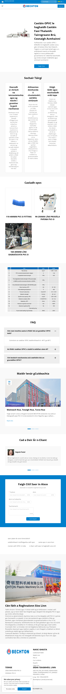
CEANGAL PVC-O (10, 673)
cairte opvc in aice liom (46, 542)
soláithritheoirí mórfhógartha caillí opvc (21, 542)
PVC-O (35, 658)
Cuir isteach (33, 519)
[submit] (55, 1)
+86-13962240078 (42, 677)
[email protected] (9, 1)
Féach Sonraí (18, 201)
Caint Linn (36, 665)
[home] (30, 6)
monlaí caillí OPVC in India (17, 546)
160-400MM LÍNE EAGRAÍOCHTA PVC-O (18, 253)
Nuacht (35, 663)
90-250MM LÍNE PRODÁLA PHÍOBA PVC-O (47, 218)
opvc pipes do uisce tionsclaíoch (19, 538)
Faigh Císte (61, 6)
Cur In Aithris (37, 660)
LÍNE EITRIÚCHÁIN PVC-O (13, 670)
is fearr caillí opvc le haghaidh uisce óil (42, 546)
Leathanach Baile (38, 653)
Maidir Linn (36, 655)
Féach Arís (10, 421)
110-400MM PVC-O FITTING (19, 216)
